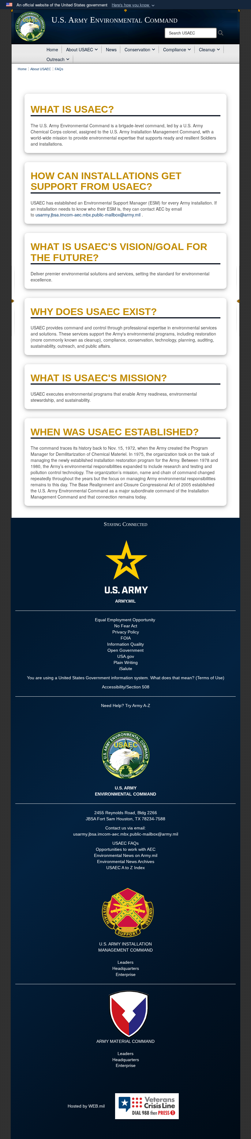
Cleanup (207, 49)
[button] (134, 5)
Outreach (56, 59)
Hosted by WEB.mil (86, 1106)
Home (52, 49)
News (111, 49)
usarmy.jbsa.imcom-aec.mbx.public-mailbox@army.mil (88, 215)
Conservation (137, 49)
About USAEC (79, 49)
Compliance (174, 49)
